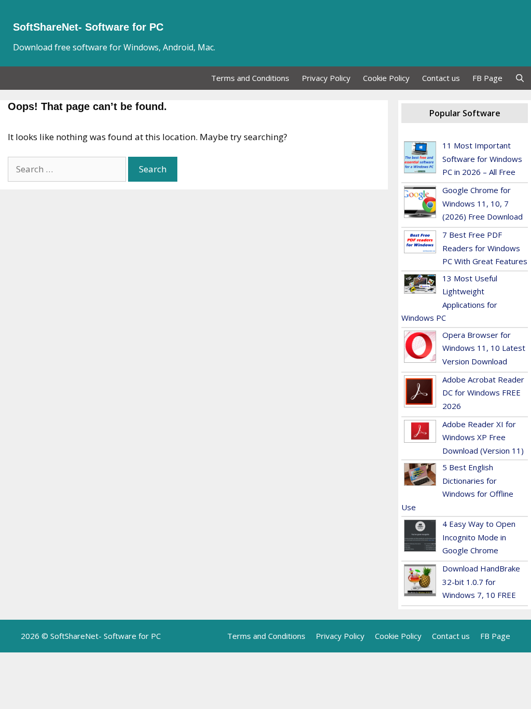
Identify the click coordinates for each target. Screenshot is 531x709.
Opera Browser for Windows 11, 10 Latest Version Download (483, 348)
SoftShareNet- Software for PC (88, 27)
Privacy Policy (326, 78)
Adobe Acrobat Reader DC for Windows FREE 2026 (483, 392)
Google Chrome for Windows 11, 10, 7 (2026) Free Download (482, 203)
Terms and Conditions (250, 78)
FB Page (487, 78)
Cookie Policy (386, 78)
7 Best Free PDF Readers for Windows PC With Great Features (484, 247)
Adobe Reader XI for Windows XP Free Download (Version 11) (483, 437)
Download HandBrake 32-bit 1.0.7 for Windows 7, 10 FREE (481, 581)
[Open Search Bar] (520, 78)
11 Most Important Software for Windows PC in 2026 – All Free (482, 158)
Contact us (441, 78)
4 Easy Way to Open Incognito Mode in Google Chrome (478, 537)
